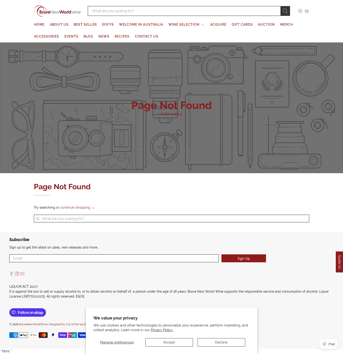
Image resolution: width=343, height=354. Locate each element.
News (103, 36)
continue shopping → (77, 207)
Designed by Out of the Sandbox (70, 324)
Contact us (146, 36)
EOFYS (108, 24)
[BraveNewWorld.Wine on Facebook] (11, 275)
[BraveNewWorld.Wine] (57, 11)
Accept (169, 342)
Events (71, 36)
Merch (286, 24)
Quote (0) (339, 262)
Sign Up (244, 258)
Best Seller (85, 24)
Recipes (122, 36)
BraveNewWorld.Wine (33, 324)
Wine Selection (184, 24)
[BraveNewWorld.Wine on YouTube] (22, 275)
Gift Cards (242, 24)
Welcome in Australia (141, 24)
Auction (266, 24)
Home (39, 24)
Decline (221, 342)
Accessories (46, 36)
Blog (88, 36)
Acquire (218, 24)
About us (59, 24)
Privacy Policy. (162, 330)
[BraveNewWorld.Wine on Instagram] (17, 275)
